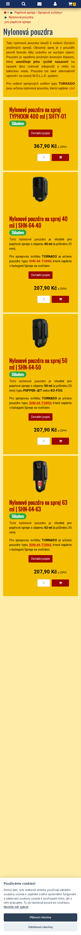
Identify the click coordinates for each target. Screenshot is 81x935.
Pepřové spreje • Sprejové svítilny (37, 12)
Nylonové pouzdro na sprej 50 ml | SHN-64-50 (38, 363)
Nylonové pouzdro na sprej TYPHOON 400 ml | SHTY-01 (37, 113)
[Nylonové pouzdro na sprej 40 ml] (40, 193)
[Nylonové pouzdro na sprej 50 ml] (40, 335)
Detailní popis (40, 133)
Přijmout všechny (40, 917)
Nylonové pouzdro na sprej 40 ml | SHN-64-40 (38, 222)
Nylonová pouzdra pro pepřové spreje (19, 19)
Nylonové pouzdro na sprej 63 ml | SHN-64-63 (38, 505)
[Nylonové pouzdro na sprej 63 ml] (40, 477)
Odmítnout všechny (40, 927)
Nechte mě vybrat (16, 906)
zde (71, 88)
